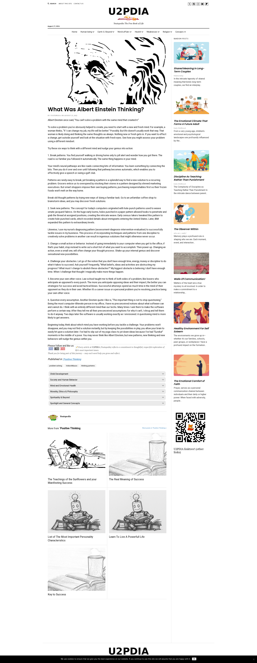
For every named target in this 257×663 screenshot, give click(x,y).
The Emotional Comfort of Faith (189, 382)
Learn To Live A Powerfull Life (127, 536)
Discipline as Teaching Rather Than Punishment (189, 178)
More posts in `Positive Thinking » (154, 428)
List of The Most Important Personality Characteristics (70, 538)
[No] (253, 659)
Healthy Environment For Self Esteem (191, 330)
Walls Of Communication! (189, 279)
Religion (166, 31)
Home (74, 31)
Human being (86, 31)
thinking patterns (88, 366)
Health (138, 31)
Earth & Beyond (105, 31)
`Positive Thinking (72, 359)
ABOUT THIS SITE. (65, 4)
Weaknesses (152, 31)
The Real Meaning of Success (126, 479)
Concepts (179, 31)
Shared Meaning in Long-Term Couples (189, 70)
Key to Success (57, 594)
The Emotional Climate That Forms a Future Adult (190, 122)
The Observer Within (186, 229)
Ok (194, 659)
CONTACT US (78, 4)
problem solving (55, 366)
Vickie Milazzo (71, 366)
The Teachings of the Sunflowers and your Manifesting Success (72, 481)
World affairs (123, 31)
